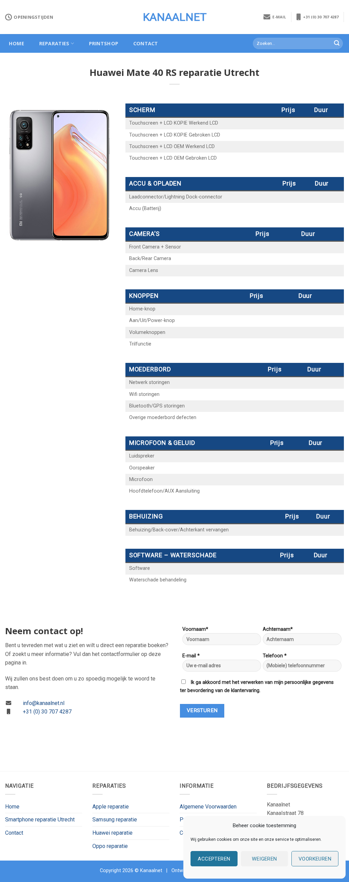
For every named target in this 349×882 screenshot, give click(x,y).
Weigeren (264, 859)
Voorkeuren (315, 859)
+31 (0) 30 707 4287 (320, 16)
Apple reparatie (110, 806)
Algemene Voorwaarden (208, 806)
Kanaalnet (175, 17)
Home (16, 43)
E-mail (278, 16)
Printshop (104, 43)
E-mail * (191, 656)
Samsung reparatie (114, 819)
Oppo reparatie (110, 846)
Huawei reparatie (112, 833)
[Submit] (337, 43)
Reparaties (54, 43)
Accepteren (214, 859)
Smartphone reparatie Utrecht (40, 819)
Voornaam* (195, 629)
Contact (145, 43)
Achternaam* (278, 629)
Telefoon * (275, 656)
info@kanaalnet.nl (43, 703)
